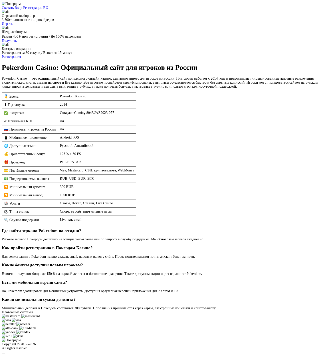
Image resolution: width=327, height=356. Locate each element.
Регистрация (32, 8)
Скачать (8, 8)
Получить (9, 40)
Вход (18, 8)
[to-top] (3, 353)
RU (45, 8)
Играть (7, 24)
